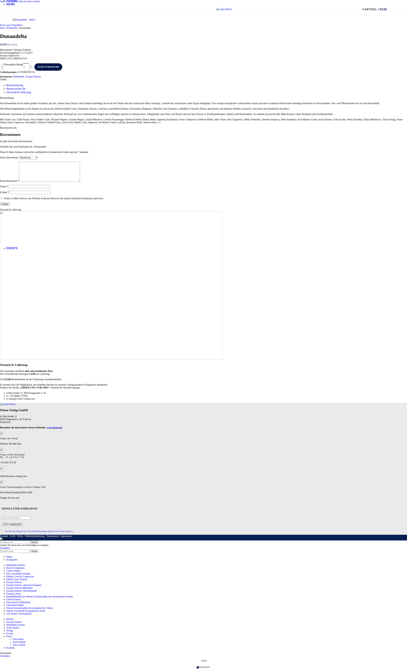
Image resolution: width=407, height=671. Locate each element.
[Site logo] (224, 9)
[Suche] (358, 9)
